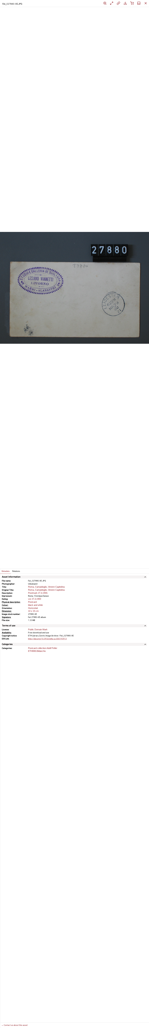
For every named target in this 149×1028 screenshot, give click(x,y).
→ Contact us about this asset (14, 1025)
